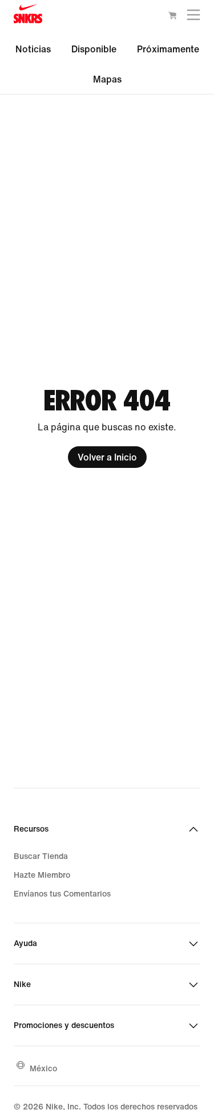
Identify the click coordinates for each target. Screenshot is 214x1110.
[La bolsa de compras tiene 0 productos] (172, 17)
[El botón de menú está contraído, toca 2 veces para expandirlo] (193, 17)
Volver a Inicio (107, 457)
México (43, 1068)
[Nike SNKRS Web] (28, 16)
